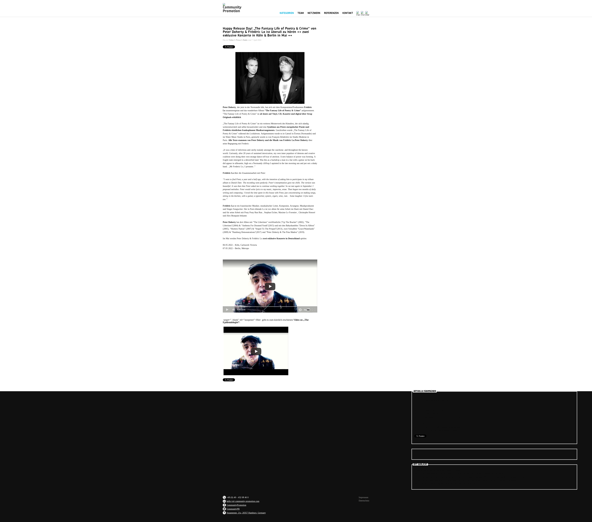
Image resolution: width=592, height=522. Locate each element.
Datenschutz (364, 500)
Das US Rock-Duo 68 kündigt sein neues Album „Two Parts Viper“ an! (445, 483)
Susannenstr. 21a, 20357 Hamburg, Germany (246, 513)
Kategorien (287, 12)
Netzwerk (314, 13)
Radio (245, 40)
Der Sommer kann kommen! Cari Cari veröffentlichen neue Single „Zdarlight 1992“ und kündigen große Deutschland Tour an (469, 477)
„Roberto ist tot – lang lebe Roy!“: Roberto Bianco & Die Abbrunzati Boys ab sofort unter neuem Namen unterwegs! (465, 480)
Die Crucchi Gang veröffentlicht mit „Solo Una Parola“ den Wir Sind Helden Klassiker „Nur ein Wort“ (459, 473)
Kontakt (347, 13)
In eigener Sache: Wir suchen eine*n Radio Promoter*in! (439, 470)
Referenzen (331, 13)
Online (231, 40)
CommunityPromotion (236, 505)
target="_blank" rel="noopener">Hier (242, 320)
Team (301, 13)
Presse (238, 40)
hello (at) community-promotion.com (243, 501)
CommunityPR (233, 509)
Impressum (363, 497)
